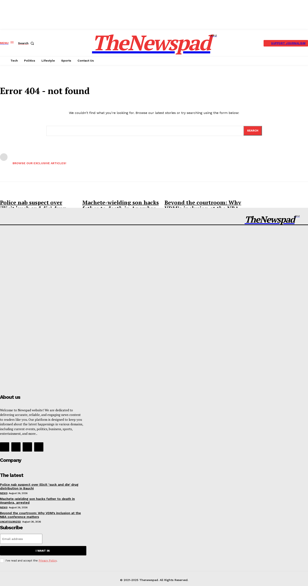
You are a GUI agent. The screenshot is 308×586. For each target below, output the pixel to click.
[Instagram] (16, 447)
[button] (27, 43)
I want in (43, 550)
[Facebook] (4, 447)
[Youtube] (38, 447)
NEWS (3, 493)
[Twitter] (27, 447)
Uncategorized (10, 521)
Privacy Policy (48, 560)
